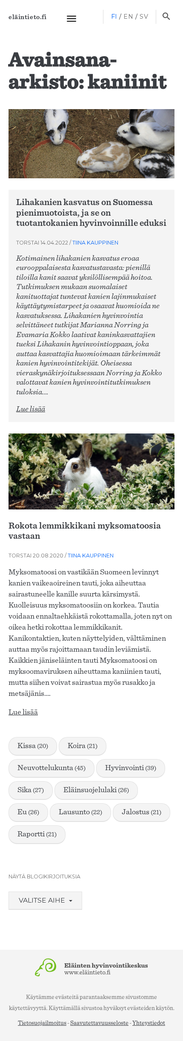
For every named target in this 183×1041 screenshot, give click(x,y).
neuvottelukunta (51, 768)
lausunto (80, 812)
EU (28, 812)
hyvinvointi (130, 768)
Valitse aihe (43, 900)
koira (82, 746)
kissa (32, 746)
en (128, 16)
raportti (37, 834)
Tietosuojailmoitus (42, 1023)
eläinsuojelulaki (96, 790)
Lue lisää (30, 409)
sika (30, 790)
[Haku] (166, 17)
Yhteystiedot (148, 1023)
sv (144, 16)
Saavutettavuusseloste (99, 1023)
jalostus (141, 812)
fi (114, 16)
